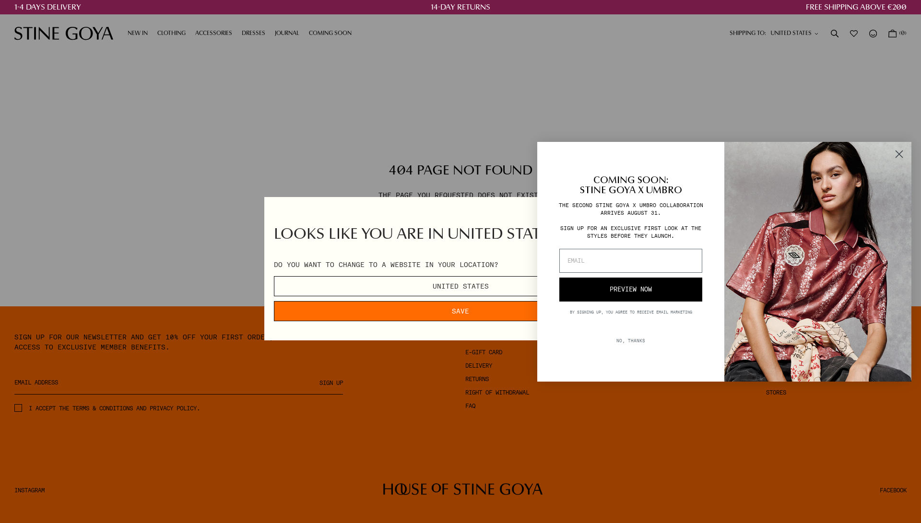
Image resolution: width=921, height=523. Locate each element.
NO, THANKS (630, 340)
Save (460, 311)
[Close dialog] (899, 154)
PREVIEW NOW (631, 289)
